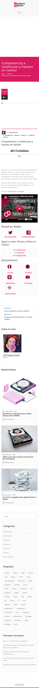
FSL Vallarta (23, 589)
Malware (7, 604)
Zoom (16, 624)
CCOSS (21, 577)
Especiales (8, 536)
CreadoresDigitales (28, 237)
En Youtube (28, 283)
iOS (6, 600)
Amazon (7, 573)
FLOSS (6, 589)
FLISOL (25, 585)
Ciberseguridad (9, 581)
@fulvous (21, 253)
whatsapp (8, 624)
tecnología (28, 616)
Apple (23, 573)
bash (6, 577)
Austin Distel (12, 191)
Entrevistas (8, 531)
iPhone (12, 600)
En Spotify (28, 272)
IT (27, 135)
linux (24, 600)
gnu (31, 589)
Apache (15, 573)
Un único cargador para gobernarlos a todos (19, 498)
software (7, 616)
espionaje (8, 585)
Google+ (16, 592)
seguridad (25, 612)
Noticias (9, 74)
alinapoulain (13, 132)
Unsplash (21, 191)
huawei (15, 596)
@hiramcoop (21, 250)
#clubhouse (9, 135)
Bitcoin (13, 577)
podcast (31, 135)
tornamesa (18, 620)
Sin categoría (9, 557)
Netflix (15, 604)
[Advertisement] (19, 36)
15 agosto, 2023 (8, 411)
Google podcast (10, 293)
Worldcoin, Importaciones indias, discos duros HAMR (17, 414)
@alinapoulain (21, 255)
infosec (23, 135)
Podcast (7, 548)
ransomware (8, 612)
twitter (5, 137)
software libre (17, 616)
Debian (30, 581)
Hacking (7, 596)
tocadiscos (8, 620)
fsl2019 (14, 589)
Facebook (17, 585)
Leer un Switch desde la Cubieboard (16, 641)
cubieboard (21, 581)
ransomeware (21, 608)
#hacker (17, 135)
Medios (7, 540)
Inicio (3, 74)
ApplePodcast (10, 283)
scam (17, 612)
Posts (7, 553)
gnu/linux (7, 592)
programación (9, 608)
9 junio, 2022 (7, 454)
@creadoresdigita (10, 237)
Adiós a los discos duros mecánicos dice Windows (18, 458)
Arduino (30, 573)
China (28, 577)
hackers (24, 592)
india (22, 596)
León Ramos (11, 419)
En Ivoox (10, 272)
